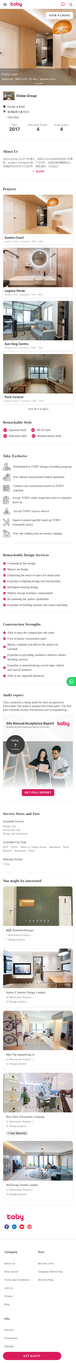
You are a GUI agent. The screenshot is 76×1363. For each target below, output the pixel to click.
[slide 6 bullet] (45, 921)
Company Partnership (50, 1271)
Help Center (11, 1271)
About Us (9, 1263)
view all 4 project (38, 408)
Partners (9, 1329)
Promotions (11, 1338)
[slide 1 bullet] (26, 921)
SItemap (9, 1346)
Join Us (8, 1287)
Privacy (8, 1296)
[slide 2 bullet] (30, 921)
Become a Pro (46, 1263)
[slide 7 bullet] (49, 921)
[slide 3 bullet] (34, 921)
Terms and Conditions (17, 1279)
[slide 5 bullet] (41, 921)
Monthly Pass (45, 1279)
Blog (6, 1304)
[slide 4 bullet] (38, 921)
